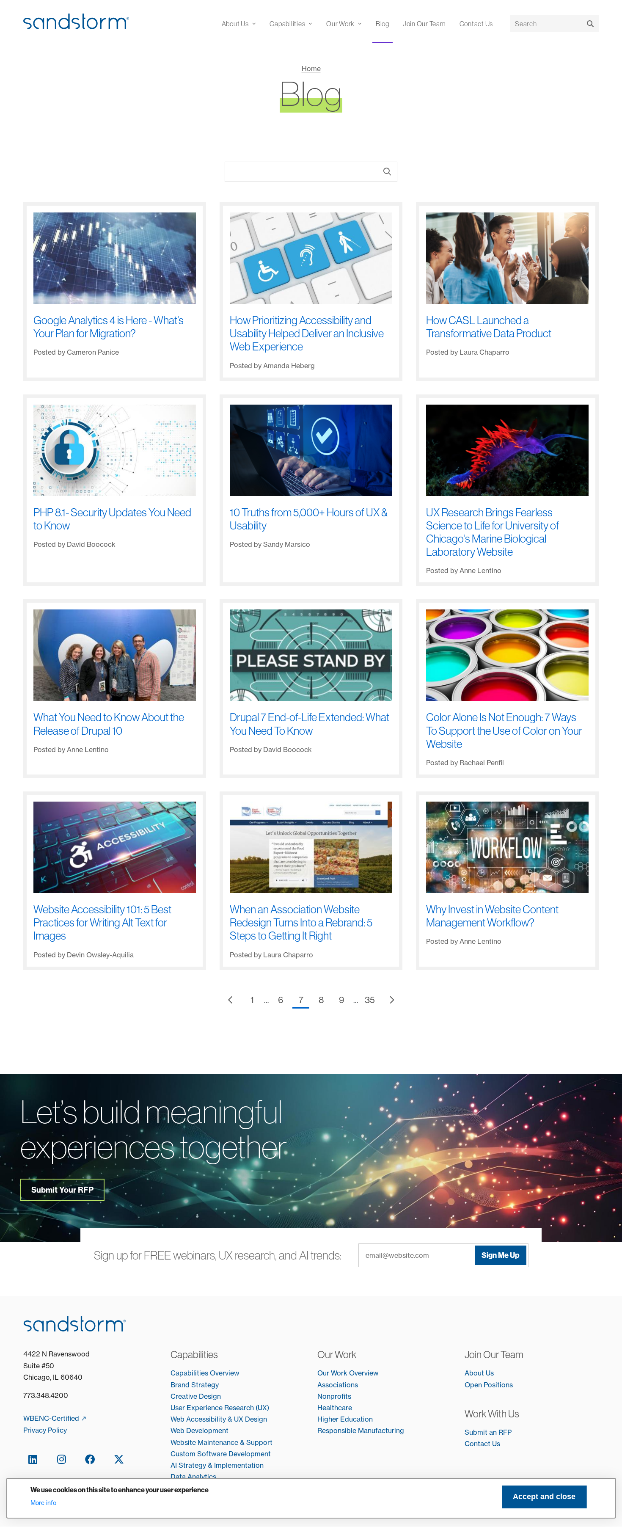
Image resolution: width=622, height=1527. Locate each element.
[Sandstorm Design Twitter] (119, 1459)
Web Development (199, 1430)
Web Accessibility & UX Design (219, 1419)
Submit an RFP (488, 1432)
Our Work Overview (348, 1373)
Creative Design (196, 1396)
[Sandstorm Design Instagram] (61, 1459)
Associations (337, 1385)
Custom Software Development (221, 1454)
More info (43, 1502)
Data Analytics (193, 1476)
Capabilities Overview (205, 1373)
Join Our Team (424, 24)
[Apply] (590, 23)
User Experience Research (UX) (220, 1407)
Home (311, 68)
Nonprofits (334, 1396)
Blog (382, 24)
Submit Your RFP (62, 1190)
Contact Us (476, 24)
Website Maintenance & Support (221, 1442)
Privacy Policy (45, 1430)
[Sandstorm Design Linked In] (32, 1459)
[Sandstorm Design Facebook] (90, 1459)
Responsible (337, 1430)
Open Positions (489, 1385)
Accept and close (544, 1496)
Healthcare (334, 1407)
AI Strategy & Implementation (217, 1465)
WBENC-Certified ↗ (54, 1418)
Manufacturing (381, 1430)
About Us (479, 1373)
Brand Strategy (195, 1385)
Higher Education (345, 1419)
